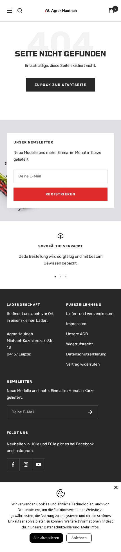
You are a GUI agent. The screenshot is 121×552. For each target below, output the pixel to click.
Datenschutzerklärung (86, 354)
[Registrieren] (90, 412)
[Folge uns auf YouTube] (38, 464)
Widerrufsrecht (79, 344)
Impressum (76, 323)
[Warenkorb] (111, 10)
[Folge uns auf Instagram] (25, 464)
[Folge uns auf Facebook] (13, 464)
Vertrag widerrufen (83, 364)
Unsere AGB (77, 334)
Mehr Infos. (90, 527)
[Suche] (20, 10)
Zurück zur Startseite (61, 85)
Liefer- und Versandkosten (89, 313)
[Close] (116, 487)
